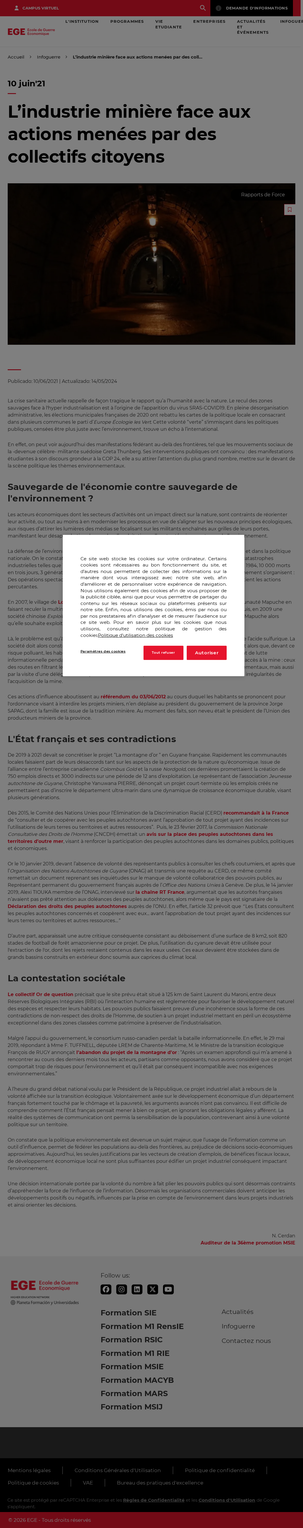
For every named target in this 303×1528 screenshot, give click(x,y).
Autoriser (207, 652)
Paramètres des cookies (103, 651)
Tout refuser (163, 652)
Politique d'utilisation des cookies (135, 635)
